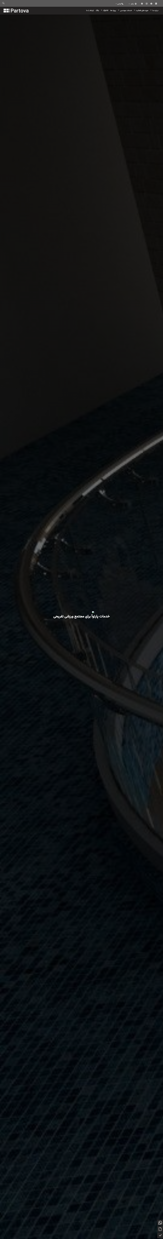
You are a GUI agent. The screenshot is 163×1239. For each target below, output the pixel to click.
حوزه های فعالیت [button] (141, 10)
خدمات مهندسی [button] (126, 10)
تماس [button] (119, 4)
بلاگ (97, 10)
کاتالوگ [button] (105, 10)
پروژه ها (113, 10)
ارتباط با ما (90, 10)
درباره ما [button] (155, 10)
